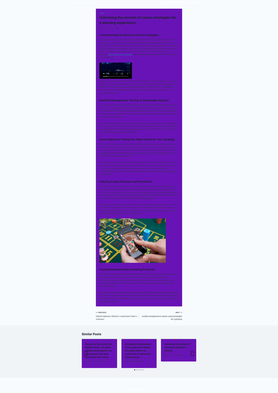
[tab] (134, 369)
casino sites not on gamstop (120, 54)
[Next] (192, 353)
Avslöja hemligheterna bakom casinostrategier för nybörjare (162, 316)
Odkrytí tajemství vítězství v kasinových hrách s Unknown (116, 316)
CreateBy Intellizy (143, 390)
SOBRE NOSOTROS (172, 2)
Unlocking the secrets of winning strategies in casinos (177, 347)
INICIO (164, 2)
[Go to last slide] (86, 353)
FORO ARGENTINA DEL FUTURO (195, 2)
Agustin (104, 28)
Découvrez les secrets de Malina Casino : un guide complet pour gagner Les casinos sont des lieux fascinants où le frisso (98, 350)
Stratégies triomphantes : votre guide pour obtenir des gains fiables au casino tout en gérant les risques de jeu (138, 350)
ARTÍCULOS (182, 2)
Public (102, 13)
